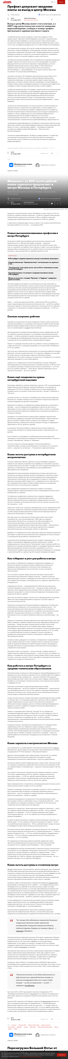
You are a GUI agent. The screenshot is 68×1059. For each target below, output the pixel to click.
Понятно (62, 1055)
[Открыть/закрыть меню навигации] (52, 2)
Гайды (15, 1029)
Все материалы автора (31, 20)
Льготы (10, 869)
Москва (56, 1027)
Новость (14, 1025)
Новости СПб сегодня (33, 1025)
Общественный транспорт (45, 1027)
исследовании (29, 985)
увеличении (46, 1001)
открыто (56, 748)
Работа (10, 1029)
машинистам (53, 883)
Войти (61, 2)
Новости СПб (22, 1025)
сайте (28, 328)
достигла (33, 994)
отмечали (19, 931)
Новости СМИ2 (12, 171)
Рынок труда (11, 1027)
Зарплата (19, 1027)
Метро (26, 1027)
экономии (23, 947)
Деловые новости (45, 1025)
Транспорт (33, 1027)
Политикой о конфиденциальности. (31, 1056)
